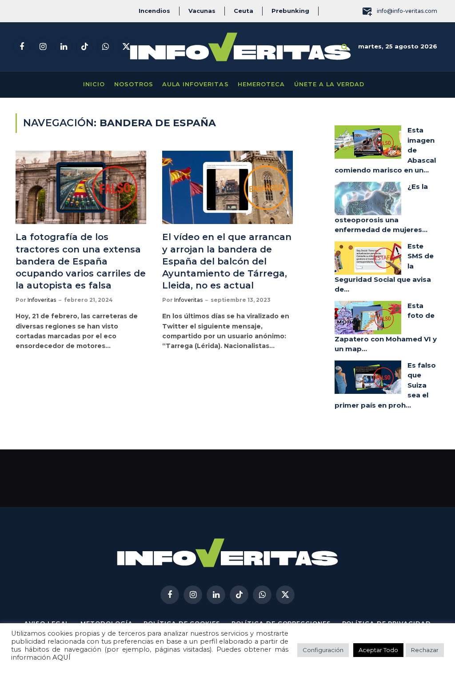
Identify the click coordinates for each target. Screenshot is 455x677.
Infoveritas (42, 299)
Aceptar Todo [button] (378, 649)
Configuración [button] (323, 649)
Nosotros (133, 84)
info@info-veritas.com (407, 11)
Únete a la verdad (329, 84)
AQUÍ (61, 657)
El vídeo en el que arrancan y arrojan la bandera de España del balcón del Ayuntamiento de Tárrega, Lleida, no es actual (226, 261)
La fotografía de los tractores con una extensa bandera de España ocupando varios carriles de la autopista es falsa (81, 261)
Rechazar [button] (425, 649)
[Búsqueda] (344, 47)
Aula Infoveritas (195, 84)
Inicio (94, 84)
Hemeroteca (261, 84)
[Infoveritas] (240, 47)
